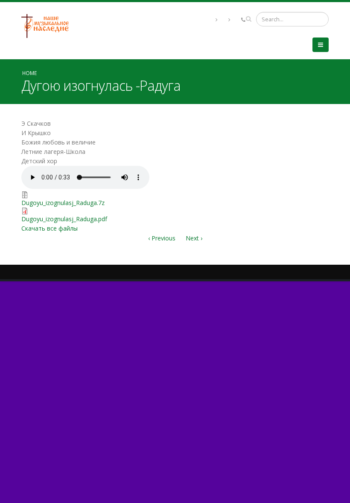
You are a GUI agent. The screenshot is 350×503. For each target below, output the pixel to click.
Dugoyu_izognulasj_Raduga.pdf (64, 219)
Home (29, 72)
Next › (194, 238)
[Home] (48, 25)
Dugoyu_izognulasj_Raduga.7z (63, 203)
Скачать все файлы (49, 228)
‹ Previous (161, 238)
